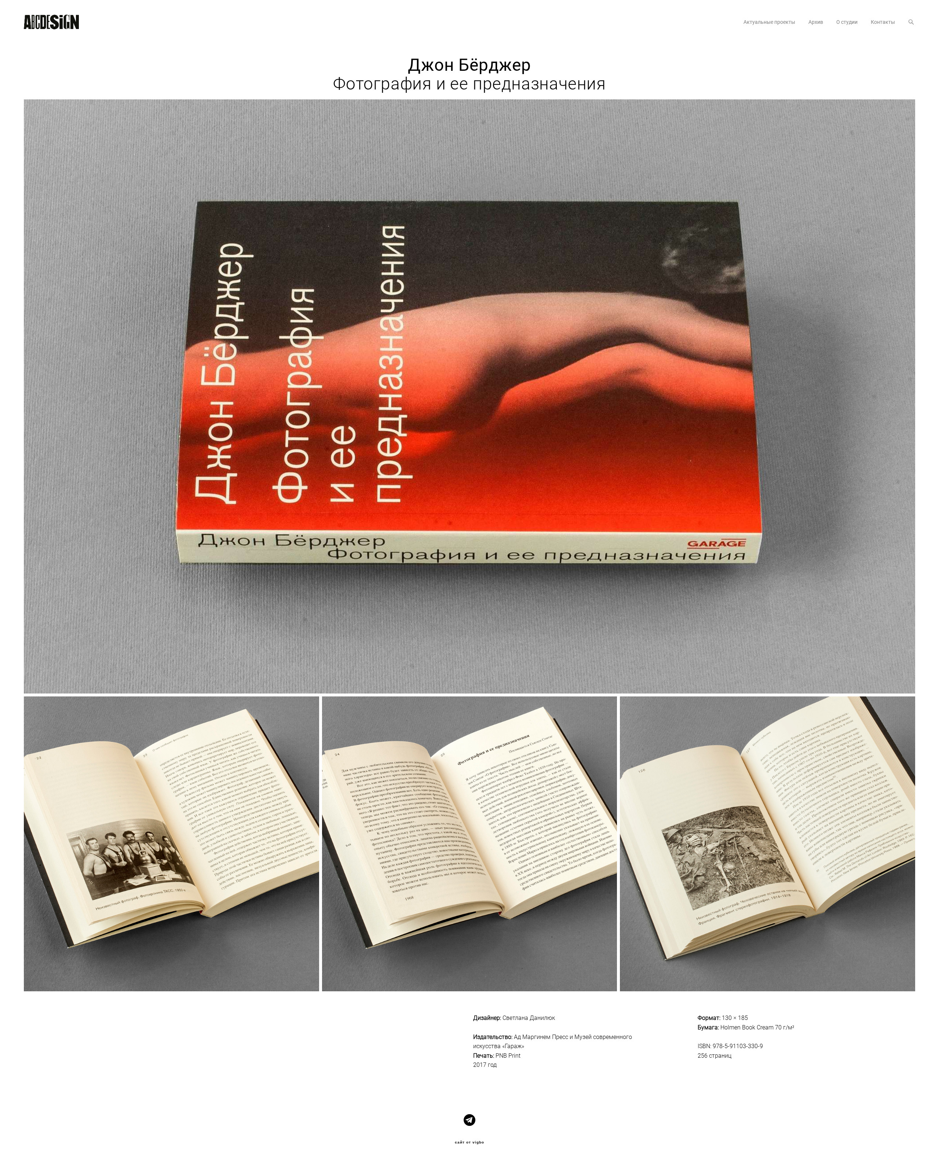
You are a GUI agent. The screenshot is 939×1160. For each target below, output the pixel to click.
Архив (815, 22)
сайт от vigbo (469, 1142)
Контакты (883, 22)
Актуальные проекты (769, 22)
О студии (847, 22)
